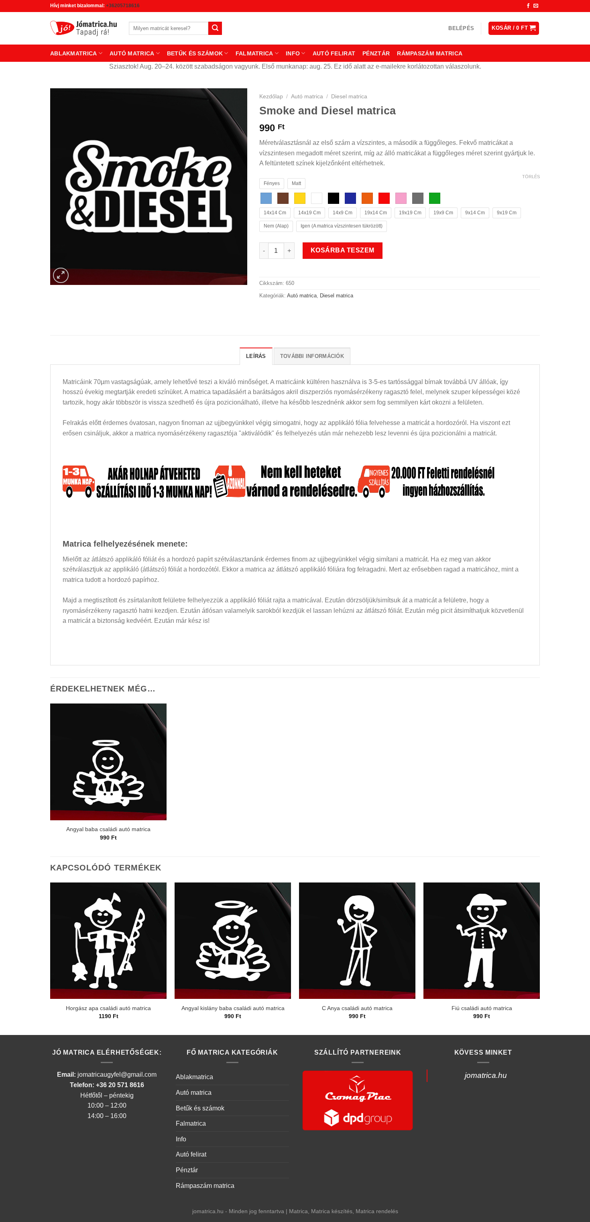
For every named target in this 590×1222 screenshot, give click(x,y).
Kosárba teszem (342, 250)
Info (293, 53)
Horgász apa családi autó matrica (108, 1008)
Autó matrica (132, 53)
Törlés (531, 176)
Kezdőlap (271, 97)
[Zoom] (61, 275)
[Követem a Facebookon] (528, 6)
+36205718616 (123, 5)
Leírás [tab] (256, 356)
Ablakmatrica (73, 53)
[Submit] (215, 28)
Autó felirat (334, 53)
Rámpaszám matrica (429, 53)
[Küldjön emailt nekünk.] (535, 6)
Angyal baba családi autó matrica (108, 829)
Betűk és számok (195, 53)
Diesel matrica (349, 97)
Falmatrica (254, 53)
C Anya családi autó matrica (357, 1008)
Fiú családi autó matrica (482, 1008)
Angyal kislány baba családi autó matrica (233, 1008)
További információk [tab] (312, 356)
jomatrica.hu (486, 1075)
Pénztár (376, 53)
